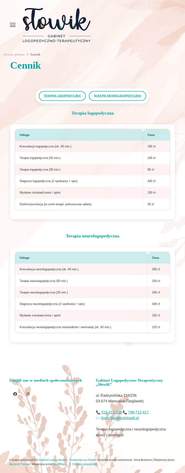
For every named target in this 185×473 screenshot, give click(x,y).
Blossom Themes (19, 464)
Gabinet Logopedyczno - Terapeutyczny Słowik (67, 460)
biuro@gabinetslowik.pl (120, 418)
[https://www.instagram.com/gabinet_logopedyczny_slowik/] (28, 394)
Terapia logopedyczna (62, 95)
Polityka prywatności (85, 464)
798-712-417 (138, 412)
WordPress (60, 464)
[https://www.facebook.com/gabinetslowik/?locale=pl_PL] (15, 394)
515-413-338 (111, 412)
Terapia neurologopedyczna (117, 95)
